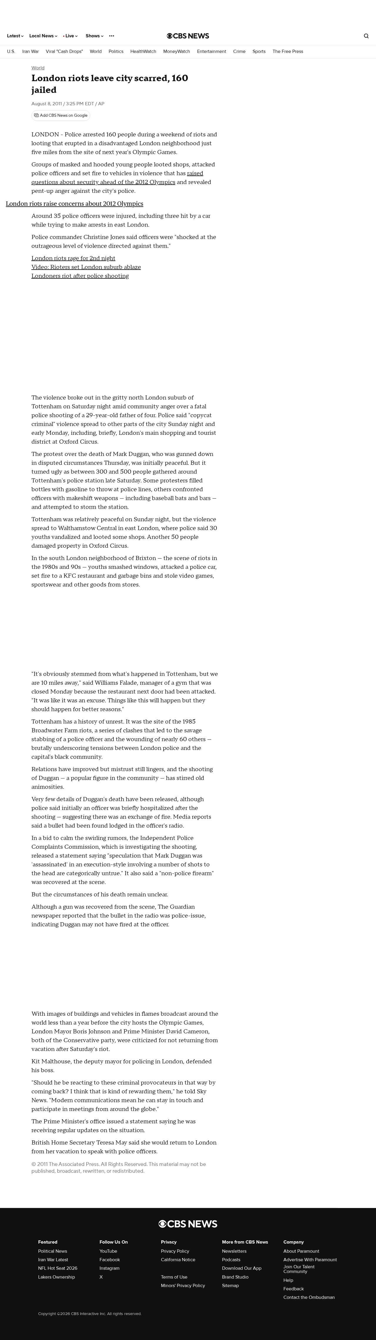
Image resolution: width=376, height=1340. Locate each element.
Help (288, 1280)
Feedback (293, 1288)
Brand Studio (235, 1277)
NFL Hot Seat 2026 (57, 1268)
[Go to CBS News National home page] (188, 36)
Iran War (30, 51)
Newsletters (234, 1251)
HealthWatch (143, 51)
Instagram (110, 1268)
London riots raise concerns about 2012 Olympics (74, 203)
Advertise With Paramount (310, 1259)
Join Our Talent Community (299, 1269)
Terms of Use (174, 1277)
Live (70, 36)
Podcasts (231, 1259)
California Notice (178, 1259)
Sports (259, 51)
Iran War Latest (53, 1259)
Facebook (110, 1259)
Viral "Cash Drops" (64, 51)
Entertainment (211, 51)
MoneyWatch (176, 51)
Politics (116, 51)
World (96, 51)
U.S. (11, 51)
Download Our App (241, 1268)
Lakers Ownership (56, 1277)
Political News (52, 1251)
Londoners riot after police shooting (80, 276)
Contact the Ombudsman (309, 1297)
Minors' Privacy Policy (183, 1285)
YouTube (108, 1251)
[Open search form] (366, 36)
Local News (42, 36)
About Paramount (301, 1251)
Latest (14, 36)
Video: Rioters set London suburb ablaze (86, 267)
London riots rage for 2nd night (73, 258)
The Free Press (288, 51)
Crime (239, 51)
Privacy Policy (175, 1251)
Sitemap (230, 1285)
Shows (93, 36)
